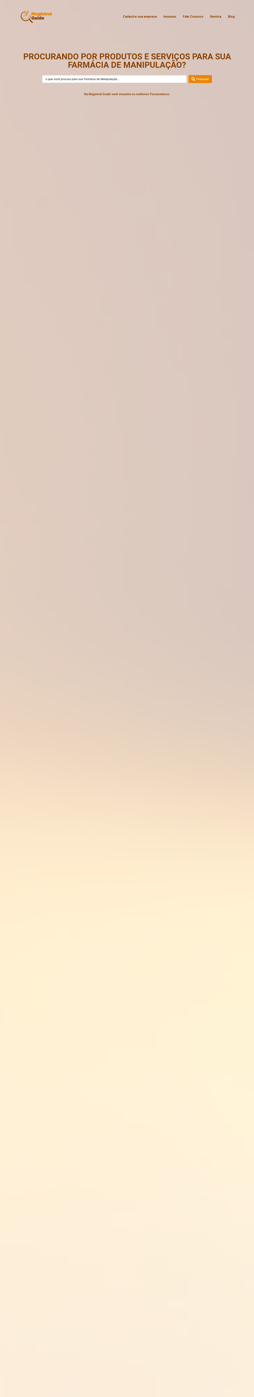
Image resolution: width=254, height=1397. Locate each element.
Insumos (170, 16)
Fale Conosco (193, 16)
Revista (215, 16)
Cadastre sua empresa (140, 16)
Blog (231, 16)
